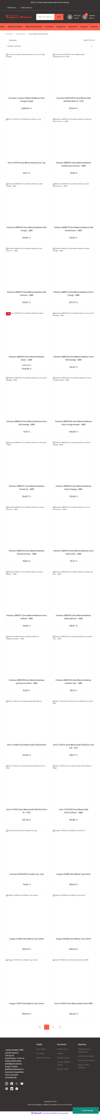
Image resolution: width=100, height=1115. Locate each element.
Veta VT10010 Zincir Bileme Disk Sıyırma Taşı (27, 163)
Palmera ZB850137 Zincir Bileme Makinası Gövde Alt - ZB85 (26, 487)
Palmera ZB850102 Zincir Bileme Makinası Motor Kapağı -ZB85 (73, 487)
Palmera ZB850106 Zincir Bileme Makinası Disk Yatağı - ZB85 (26, 229)
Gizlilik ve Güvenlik (86, 1056)
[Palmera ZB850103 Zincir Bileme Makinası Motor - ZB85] (26, 332)
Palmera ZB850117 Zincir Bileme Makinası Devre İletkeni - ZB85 (26, 617)
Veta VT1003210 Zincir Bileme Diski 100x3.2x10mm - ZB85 (73, 811)
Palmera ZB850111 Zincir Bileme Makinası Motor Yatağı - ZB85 (73, 293)
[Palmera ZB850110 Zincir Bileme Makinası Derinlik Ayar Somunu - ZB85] (73, 138)
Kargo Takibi (62, 1069)
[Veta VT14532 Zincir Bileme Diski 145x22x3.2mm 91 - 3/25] (26, 785)
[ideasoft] (36, 1113)
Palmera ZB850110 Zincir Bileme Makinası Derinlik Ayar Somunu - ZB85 (73, 164)
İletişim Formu (63, 1058)
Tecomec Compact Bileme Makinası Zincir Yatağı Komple (26, 99)
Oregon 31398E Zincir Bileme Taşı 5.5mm (73, 874)
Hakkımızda (62, 1049)
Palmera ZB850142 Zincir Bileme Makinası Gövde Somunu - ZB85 (26, 552)
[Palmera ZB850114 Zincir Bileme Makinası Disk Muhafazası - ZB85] (73, 203)
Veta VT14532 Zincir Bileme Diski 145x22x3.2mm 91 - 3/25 (26, 811)
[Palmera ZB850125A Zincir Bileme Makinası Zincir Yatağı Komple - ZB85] (73, 397)
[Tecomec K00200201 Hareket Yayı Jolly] (26, 850)
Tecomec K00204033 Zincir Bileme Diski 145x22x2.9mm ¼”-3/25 (73, 99)
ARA (59, 17)
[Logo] (18, 17)
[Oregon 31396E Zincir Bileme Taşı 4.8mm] (26, 914)
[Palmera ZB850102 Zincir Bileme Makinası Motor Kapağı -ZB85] (73, 461)
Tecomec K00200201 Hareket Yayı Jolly (26, 874)
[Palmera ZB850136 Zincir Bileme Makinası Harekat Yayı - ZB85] (73, 655)
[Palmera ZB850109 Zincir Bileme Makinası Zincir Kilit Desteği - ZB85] (73, 332)
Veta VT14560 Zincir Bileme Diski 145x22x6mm (26, 745)
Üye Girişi (40, 1053)
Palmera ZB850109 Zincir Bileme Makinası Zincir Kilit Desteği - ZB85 (73, 358)
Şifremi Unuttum (43, 1058)
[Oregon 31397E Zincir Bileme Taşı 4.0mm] (26, 979)
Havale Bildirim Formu (63, 1063)
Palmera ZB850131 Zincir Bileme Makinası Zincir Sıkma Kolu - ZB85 (73, 552)
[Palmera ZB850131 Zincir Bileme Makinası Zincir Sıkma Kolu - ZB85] (73, 526)
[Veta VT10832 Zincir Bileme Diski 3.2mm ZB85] (73, 979)
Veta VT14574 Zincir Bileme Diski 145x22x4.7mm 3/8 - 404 (73, 746)
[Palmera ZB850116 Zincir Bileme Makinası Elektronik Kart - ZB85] (73, 591)
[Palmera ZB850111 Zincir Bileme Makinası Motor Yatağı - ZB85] (73, 267)
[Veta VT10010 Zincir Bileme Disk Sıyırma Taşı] (26, 138)
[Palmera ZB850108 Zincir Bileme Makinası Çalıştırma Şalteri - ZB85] (26, 655)
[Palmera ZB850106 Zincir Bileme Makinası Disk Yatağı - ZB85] (26, 203)
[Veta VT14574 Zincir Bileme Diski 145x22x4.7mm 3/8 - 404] (73, 720)
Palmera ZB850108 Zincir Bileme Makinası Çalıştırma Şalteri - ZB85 (26, 682)
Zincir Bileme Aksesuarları (38, 34)
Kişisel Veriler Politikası (83, 1066)
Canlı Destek (87, 1110)
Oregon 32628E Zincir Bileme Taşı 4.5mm (73, 939)
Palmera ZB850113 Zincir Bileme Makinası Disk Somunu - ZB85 (26, 293)
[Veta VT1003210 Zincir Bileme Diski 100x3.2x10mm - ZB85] (73, 785)
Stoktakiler (13, 40)
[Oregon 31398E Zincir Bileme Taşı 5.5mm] (73, 850)
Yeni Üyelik (40, 1049)
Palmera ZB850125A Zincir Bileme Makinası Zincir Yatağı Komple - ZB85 (73, 423)
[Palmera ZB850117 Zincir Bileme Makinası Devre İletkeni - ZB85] (26, 591)
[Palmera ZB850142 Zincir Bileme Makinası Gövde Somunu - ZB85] (26, 526)
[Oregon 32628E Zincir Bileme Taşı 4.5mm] (73, 914)
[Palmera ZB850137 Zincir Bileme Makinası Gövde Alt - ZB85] (26, 461)
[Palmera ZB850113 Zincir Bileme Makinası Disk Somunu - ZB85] (26, 267)
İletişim (60, 1053)
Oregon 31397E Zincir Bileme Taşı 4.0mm (26, 1003)
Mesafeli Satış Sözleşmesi (84, 1050)
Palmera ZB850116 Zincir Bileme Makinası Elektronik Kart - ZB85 (73, 617)
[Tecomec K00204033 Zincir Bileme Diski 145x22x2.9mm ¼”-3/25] (73, 73)
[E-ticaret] (49, 1113)
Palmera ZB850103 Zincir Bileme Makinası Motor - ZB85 (26, 358)
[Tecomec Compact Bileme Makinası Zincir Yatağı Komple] (26, 73)
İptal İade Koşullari (86, 1060)
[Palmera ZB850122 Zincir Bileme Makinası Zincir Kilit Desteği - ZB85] (26, 397)
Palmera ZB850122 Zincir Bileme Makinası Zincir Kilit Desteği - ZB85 (26, 423)
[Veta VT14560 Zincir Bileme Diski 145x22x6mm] (26, 720)
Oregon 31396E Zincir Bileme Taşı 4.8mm (26, 939)
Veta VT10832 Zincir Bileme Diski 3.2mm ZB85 (73, 1003)
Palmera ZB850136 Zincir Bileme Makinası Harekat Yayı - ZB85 (73, 682)
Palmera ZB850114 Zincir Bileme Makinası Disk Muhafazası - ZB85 (73, 229)
